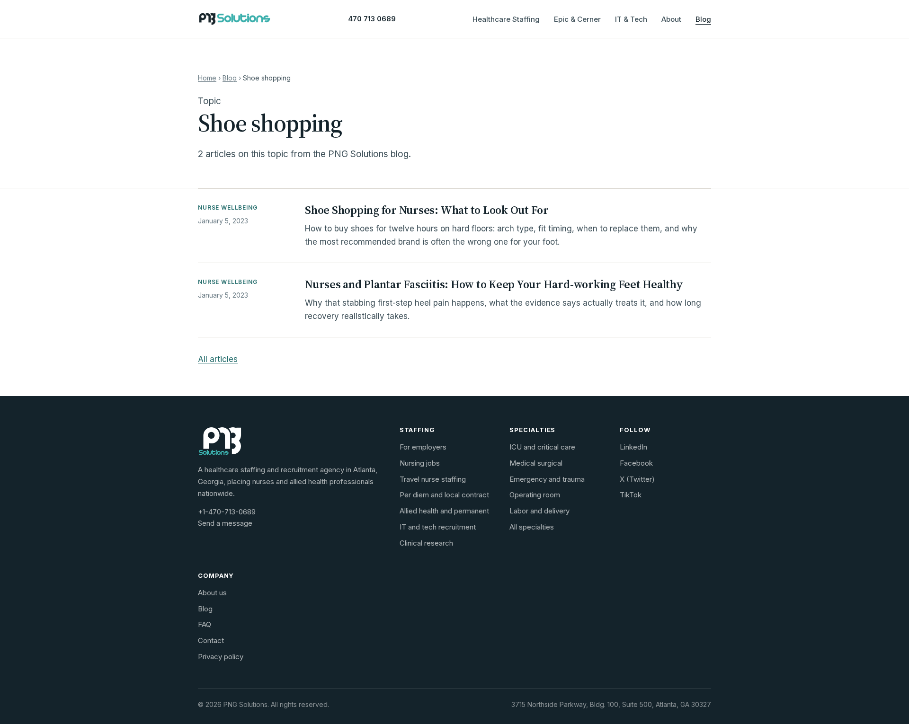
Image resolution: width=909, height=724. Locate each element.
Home (207, 78)
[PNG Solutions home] (234, 19)
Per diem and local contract (444, 494)
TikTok (631, 494)
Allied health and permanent (444, 510)
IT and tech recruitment (438, 526)
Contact (211, 640)
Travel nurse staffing (433, 479)
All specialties (531, 526)
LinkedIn (633, 446)
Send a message (225, 523)
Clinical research (426, 543)
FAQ (204, 624)
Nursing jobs (420, 463)
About (671, 19)
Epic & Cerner (577, 19)
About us (212, 592)
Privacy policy (220, 656)
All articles (218, 359)
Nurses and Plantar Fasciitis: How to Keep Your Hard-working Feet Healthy (494, 284)
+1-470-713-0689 (227, 511)
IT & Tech (631, 19)
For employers (423, 446)
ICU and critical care (542, 446)
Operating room (534, 494)
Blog (703, 19)
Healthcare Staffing (506, 19)
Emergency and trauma (547, 479)
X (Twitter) (637, 479)
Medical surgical (535, 463)
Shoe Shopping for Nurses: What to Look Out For (427, 210)
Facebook (636, 463)
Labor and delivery (539, 510)
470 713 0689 (372, 18)
